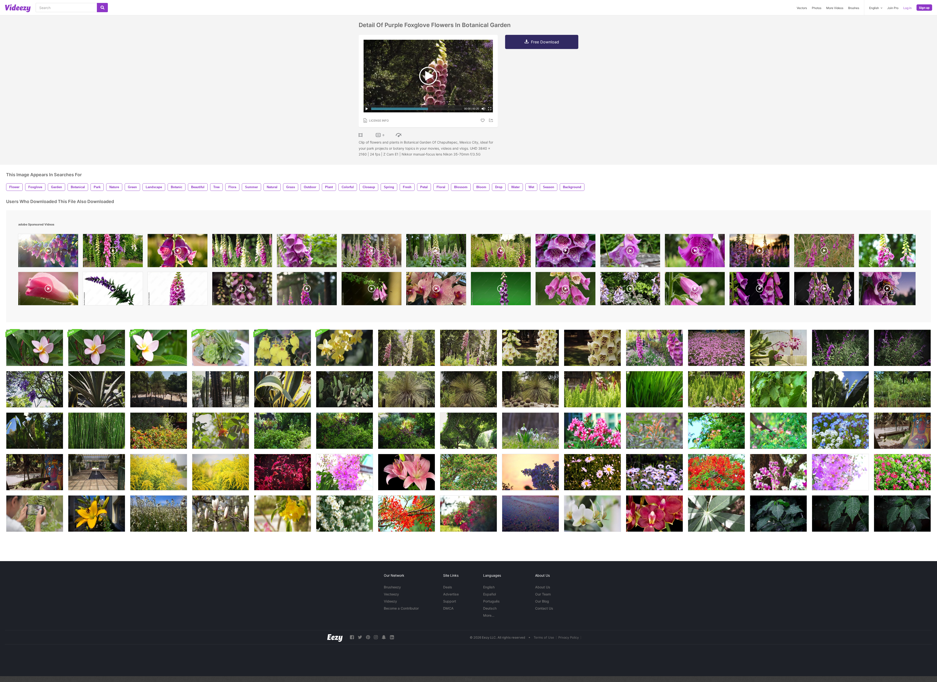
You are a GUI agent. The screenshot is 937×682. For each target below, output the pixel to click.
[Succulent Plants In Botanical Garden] (282, 430)
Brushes (853, 8)
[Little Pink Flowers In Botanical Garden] (716, 348)
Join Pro (892, 8)
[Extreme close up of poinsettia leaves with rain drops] (840, 513)
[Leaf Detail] (716, 513)
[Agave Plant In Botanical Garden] (96, 389)
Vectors (802, 8)
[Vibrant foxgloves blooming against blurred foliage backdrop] (887, 252)
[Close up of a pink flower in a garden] (96, 348)
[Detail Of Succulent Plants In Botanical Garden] (406, 430)
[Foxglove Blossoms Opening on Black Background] (759, 290)
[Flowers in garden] (654, 430)
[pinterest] (368, 637)
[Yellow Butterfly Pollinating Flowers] (158, 430)
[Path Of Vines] (468, 430)
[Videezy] (18, 8)
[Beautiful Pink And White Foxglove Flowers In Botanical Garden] (406, 348)
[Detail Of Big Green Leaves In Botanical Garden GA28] (778, 389)
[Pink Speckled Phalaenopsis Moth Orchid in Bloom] (436, 290)
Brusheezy (392, 587)
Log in (907, 8)
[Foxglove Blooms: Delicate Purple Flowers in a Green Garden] (565, 290)
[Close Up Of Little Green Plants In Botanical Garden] (592, 389)
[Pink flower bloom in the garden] (840, 472)
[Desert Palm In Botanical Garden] (468, 389)
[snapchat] (384, 637)
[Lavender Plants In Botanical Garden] (840, 348)
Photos (816, 8)
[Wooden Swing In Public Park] (902, 430)
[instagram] (376, 637)
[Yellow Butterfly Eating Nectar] (220, 430)
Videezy (390, 601)
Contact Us (544, 608)
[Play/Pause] (367, 109)
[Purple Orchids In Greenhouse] (778, 348)
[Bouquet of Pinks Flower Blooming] (592, 430)
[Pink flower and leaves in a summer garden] (34, 348)
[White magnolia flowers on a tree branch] (220, 513)
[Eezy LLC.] (335, 637)
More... (488, 615)
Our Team (543, 594)
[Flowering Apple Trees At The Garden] (344, 513)
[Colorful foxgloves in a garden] (242, 252)
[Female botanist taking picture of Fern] (34, 513)
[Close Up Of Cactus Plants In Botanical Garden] (220, 389)
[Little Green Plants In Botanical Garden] (716, 389)
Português (491, 601)
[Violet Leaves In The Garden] (282, 472)
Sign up (924, 8)
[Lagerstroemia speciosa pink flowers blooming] (344, 472)
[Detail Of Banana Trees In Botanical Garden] (34, 430)
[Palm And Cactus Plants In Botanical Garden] (158, 389)
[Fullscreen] (490, 109)
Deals (447, 587)
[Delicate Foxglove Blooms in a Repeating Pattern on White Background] (177, 290)
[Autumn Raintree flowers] (468, 472)
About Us (542, 587)
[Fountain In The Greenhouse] (96, 472)
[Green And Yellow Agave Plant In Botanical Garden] (282, 389)
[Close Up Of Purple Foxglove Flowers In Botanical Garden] (592, 348)
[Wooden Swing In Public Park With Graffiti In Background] (34, 472)
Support (449, 601)
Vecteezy (391, 594)
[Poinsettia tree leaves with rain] (902, 513)
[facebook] (352, 637)
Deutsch (490, 608)
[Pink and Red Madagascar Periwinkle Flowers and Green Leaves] (902, 472)
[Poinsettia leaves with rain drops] (778, 513)
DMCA (448, 608)
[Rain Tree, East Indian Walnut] (716, 430)
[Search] (102, 7)
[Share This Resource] (491, 120)
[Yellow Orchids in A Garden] (344, 348)
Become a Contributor (401, 608)
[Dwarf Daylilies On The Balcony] (96, 513)
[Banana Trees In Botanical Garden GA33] (840, 389)
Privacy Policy (568, 637)
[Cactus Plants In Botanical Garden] (406, 389)
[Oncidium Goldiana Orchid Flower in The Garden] (282, 348)
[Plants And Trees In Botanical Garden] (902, 389)
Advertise (451, 594)
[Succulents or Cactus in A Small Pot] (220, 348)
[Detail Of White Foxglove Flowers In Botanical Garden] (530, 348)
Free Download (545, 41)
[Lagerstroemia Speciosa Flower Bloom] (530, 472)
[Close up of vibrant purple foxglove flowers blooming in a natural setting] (630, 252)
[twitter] (360, 637)
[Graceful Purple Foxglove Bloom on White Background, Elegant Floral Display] (113, 290)
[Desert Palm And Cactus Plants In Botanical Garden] (530, 389)
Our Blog (542, 601)
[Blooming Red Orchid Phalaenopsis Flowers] (654, 513)
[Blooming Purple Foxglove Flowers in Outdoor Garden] (307, 290)
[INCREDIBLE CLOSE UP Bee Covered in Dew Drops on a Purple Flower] (887, 290)
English (489, 587)
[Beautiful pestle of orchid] (592, 513)
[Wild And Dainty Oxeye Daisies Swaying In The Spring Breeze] (592, 472)
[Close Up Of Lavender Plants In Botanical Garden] (902, 348)
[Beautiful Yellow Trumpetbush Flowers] (282, 513)
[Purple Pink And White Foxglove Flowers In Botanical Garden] (468, 348)
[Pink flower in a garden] (158, 348)
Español (489, 594)
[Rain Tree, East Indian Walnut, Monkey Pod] (778, 430)
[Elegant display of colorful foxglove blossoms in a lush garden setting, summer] (113, 252)
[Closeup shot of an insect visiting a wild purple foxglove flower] (371, 290)
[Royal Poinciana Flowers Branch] (406, 513)
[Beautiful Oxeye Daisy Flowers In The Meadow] (654, 472)
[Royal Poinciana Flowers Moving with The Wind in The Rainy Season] (716, 472)
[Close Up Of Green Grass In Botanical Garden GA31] (654, 389)
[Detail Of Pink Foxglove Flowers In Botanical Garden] (654, 348)
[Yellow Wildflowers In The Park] (158, 472)
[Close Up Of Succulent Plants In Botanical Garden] (344, 430)
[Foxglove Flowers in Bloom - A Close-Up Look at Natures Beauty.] (242, 290)
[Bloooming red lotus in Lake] (530, 513)
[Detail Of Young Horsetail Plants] (96, 430)
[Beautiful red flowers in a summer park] (468, 513)
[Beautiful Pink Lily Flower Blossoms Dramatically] (406, 472)
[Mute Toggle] (483, 109)
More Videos (834, 8)
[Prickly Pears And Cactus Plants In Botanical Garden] (344, 389)
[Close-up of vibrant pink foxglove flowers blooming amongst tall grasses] (824, 252)
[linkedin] (392, 637)
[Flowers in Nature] (158, 513)
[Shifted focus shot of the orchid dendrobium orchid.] (778, 472)
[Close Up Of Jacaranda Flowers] (34, 389)
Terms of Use (544, 637)
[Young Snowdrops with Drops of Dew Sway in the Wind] (530, 430)
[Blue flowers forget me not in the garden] (840, 430)
